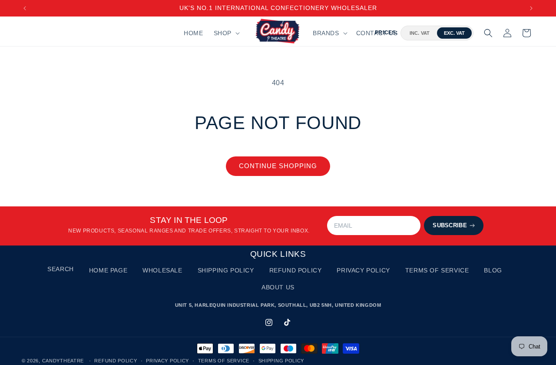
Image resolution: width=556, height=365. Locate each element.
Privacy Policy (363, 270)
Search (60, 268)
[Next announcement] (531, 8)
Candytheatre (64, 360)
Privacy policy (167, 360)
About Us (278, 287)
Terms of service (223, 360)
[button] (225, 33)
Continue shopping (278, 165)
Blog (493, 270)
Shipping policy (281, 360)
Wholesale (162, 270)
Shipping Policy (226, 270)
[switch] (436, 33)
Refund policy (115, 360)
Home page (108, 270)
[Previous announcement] (24, 8)
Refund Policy (295, 270)
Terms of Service (437, 270)
